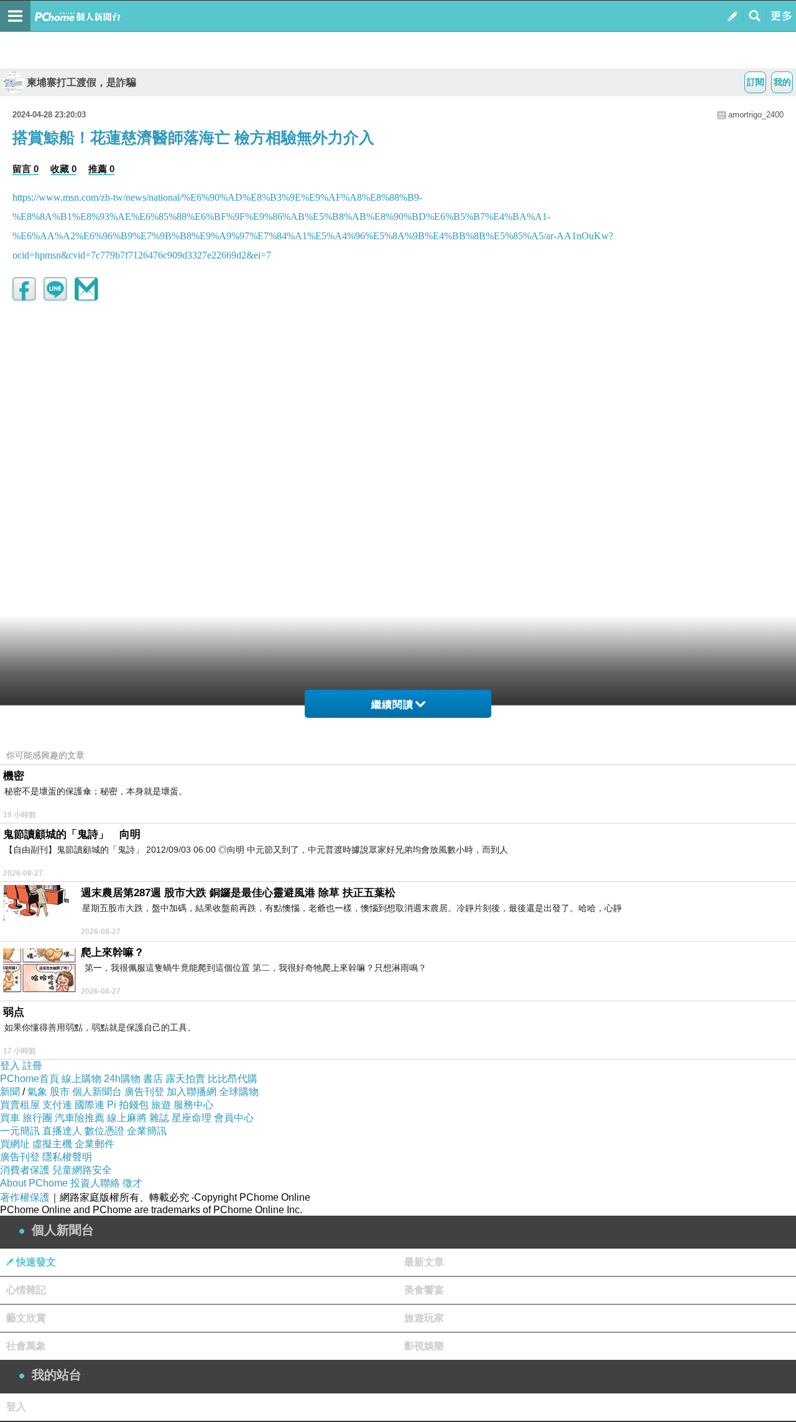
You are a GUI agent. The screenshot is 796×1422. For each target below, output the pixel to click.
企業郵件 (94, 1144)
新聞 (10, 1091)
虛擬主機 (52, 1144)
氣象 (37, 1091)
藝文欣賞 (26, 1318)
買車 (10, 1117)
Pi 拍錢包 (128, 1104)
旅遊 (161, 1104)
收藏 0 (63, 168)
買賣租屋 (20, 1104)
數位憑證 (104, 1131)
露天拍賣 (185, 1078)
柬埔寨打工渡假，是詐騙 (81, 82)
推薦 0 (101, 168)
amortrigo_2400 (756, 114)
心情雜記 (26, 1290)
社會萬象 (26, 1346)
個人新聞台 (97, 1091)
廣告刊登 (144, 1091)
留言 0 (25, 168)
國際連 (89, 1104)
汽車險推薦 (79, 1117)
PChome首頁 (29, 1078)
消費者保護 (25, 1170)
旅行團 (37, 1117)
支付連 (57, 1104)
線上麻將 (127, 1117)
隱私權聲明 (67, 1157)
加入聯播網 (191, 1091)
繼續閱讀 (392, 704)
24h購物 (122, 1078)
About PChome (34, 1183)
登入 (10, 1065)
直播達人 (62, 1131)
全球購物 (239, 1091)
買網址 (15, 1144)
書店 (153, 1078)
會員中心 (234, 1117)
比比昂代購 (232, 1078)
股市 (60, 1091)
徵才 (132, 1183)
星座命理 (191, 1117)
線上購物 (81, 1078)
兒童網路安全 (82, 1170)
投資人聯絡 (95, 1183)
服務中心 (193, 1104)
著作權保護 (25, 1197)
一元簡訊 (20, 1131)
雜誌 (159, 1117)
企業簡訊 (147, 1131)
